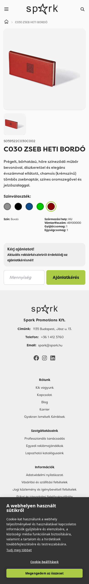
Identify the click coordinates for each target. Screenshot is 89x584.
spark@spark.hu (50, 345)
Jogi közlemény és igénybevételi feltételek (44, 489)
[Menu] (6, 9)
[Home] (6, 22)
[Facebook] (36, 358)
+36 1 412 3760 (52, 337)
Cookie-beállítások (44, 562)
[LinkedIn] (53, 358)
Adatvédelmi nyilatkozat (44, 475)
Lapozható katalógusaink (44, 453)
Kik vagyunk (45, 387)
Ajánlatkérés (66, 277)
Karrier (44, 409)
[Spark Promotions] (42, 9)
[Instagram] (44, 358)
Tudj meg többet (19, 550)
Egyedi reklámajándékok (44, 446)
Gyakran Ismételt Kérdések (44, 417)
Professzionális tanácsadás (44, 438)
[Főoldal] (44, 309)
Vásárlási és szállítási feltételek (44, 482)
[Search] (82, 9)
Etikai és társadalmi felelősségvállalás (44, 497)
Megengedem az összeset (44, 573)
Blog (44, 402)
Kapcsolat (44, 395)
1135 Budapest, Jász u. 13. (52, 329)
